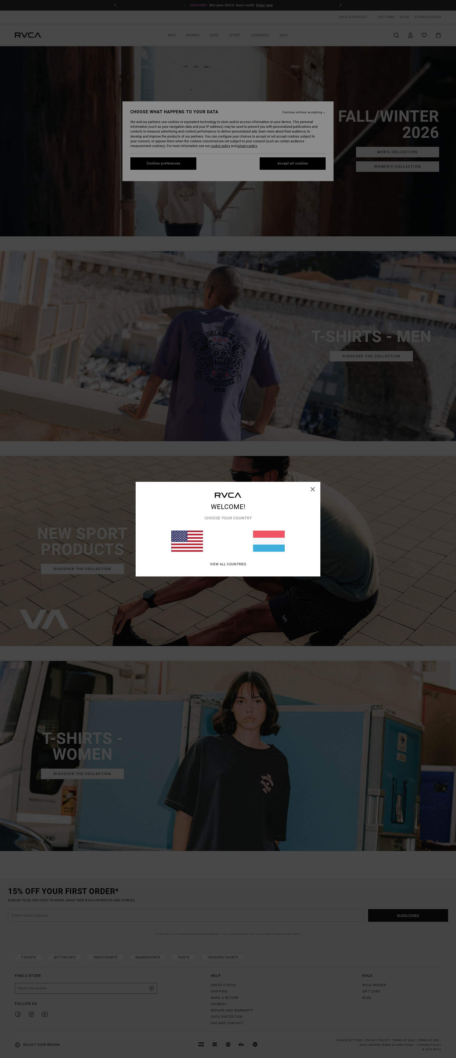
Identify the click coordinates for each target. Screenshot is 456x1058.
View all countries (228, 564)
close (313, 489)
